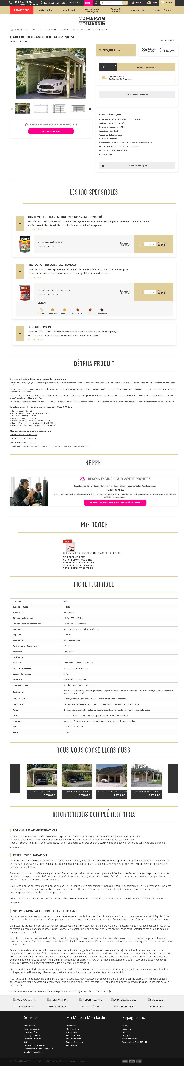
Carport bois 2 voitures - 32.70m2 (112, 791)
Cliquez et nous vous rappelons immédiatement (115, 503)
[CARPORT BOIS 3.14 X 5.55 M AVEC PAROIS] (23, 108)
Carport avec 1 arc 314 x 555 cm (23, 438)
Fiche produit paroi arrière (78, 565)
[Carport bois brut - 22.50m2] (146, 775)
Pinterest (126, 1032)
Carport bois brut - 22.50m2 (146, 791)
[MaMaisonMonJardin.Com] (92, 21)
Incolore (41, 314)
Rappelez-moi (51, 2)
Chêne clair (52, 314)
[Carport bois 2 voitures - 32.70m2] (111, 775)
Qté (141, 244)
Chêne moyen (78, 314)
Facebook (126, 1029)
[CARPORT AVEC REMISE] (42, 775)
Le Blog (125, 1025)
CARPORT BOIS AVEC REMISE (77, 791)
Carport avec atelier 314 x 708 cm (23, 434)
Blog (88, 2)
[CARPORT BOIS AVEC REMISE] (77, 775)
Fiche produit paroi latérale (79, 562)
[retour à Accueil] (12, 30)
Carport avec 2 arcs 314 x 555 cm (23, 442)
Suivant (90, 108)
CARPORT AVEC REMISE (42, 791)
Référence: (15, 42)
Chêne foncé (102, 314)
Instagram (126, 1035)
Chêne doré (64, 314)
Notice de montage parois (78, 568)
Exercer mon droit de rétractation (38, 1048)
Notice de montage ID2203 (77, 559)
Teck (90, 314)
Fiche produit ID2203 (74, 557)
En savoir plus (34, 229)
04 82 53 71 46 (23, 2)
